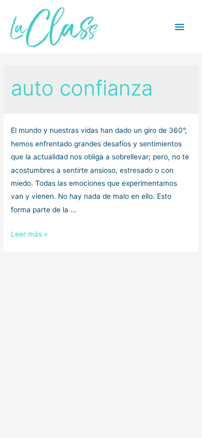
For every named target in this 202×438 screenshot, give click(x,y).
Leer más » (29, 234)
